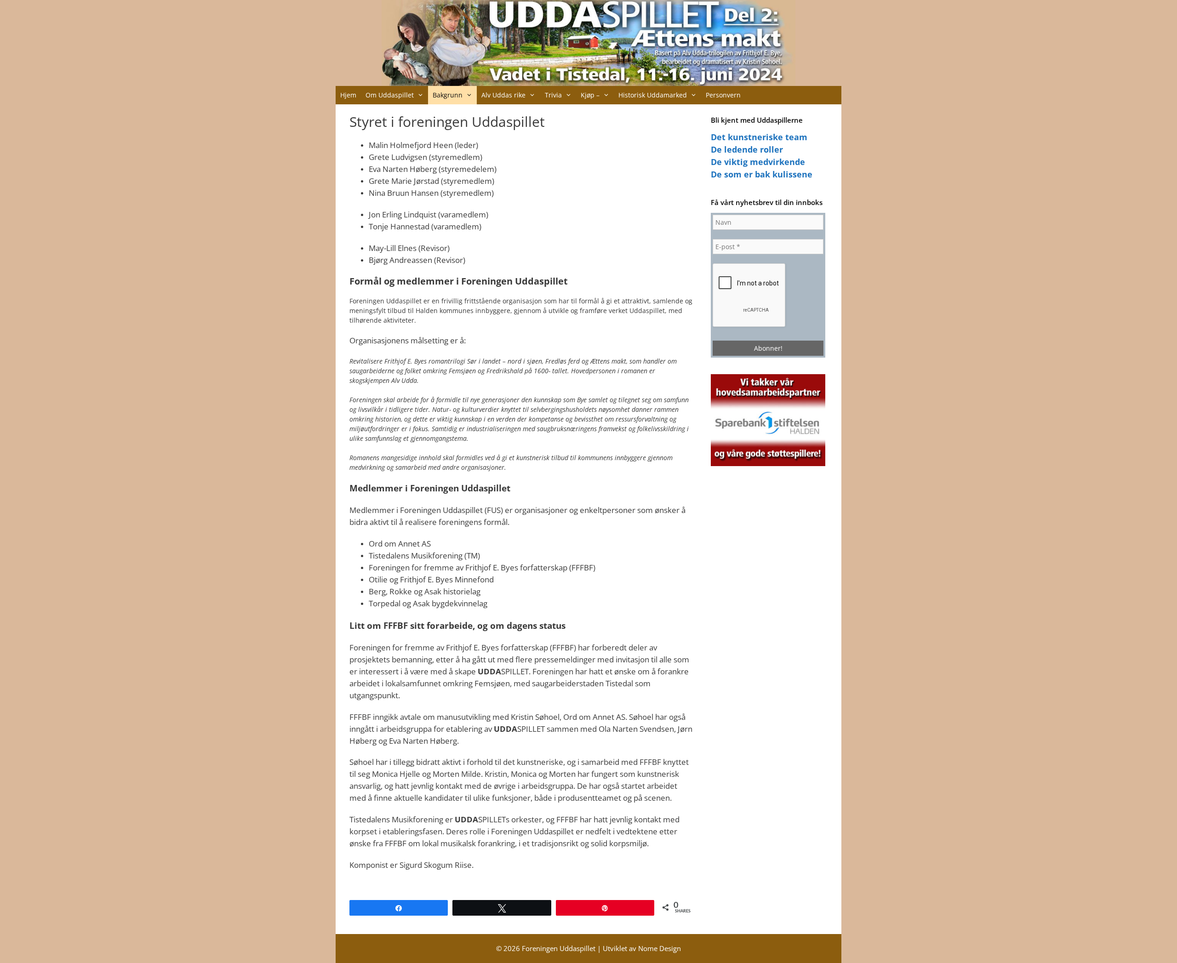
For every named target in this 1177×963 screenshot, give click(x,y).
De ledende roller (747, 149)
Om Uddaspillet (390, 95)
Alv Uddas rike (503, 95)
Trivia (553, 95)
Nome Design (659, 948)
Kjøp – (590, 95)
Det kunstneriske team (759, 136)
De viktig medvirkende (758, 161)
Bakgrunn (448, 95)
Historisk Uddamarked (652, 95)
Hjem (348, 95)
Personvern (723, 95)
